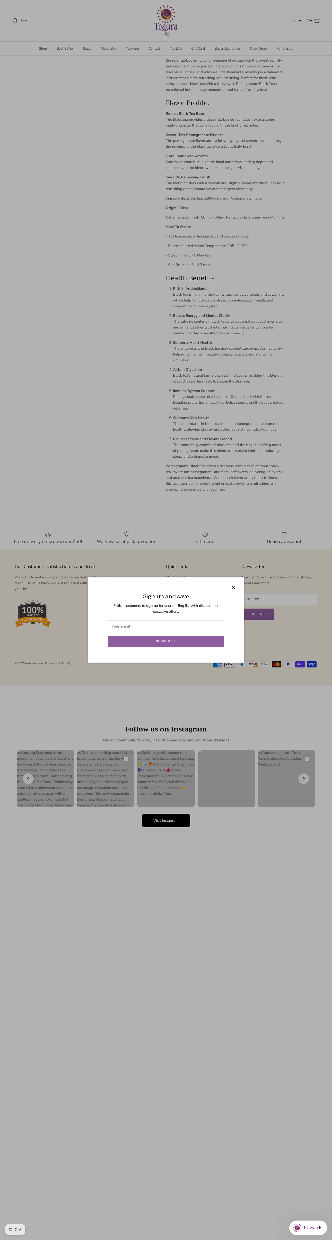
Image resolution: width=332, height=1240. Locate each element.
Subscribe (166, 641)
